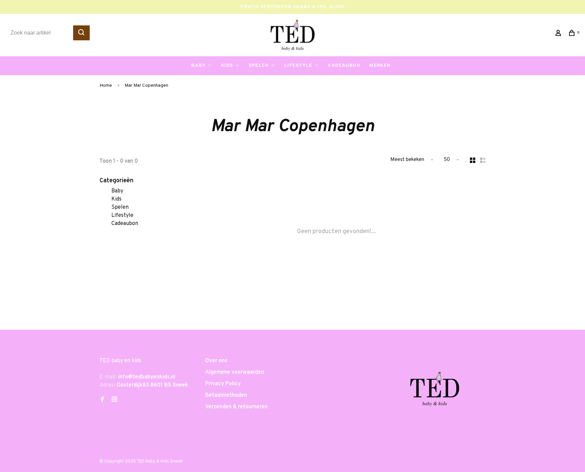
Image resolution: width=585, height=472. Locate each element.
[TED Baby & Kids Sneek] (435, 391)
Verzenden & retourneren (236, 407)
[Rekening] (559, 34)
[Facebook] (102, 400)
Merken (380, 65)
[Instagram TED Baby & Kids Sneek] (114, 400)
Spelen (259, 65)
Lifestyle (298, 65)
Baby (198, 65)
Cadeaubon (344, 65)
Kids (227, 65)
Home (106, 85)
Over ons (216, 360)
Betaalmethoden (226, 395)
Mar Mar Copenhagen (146, 85)
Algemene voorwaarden (234, 372)
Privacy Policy (223, 384)
